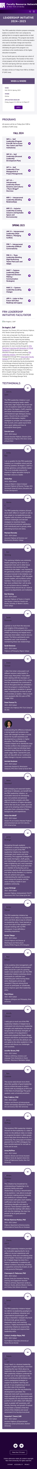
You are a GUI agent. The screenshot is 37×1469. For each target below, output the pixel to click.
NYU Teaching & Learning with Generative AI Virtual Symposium (17, 348)
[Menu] (34, 11)
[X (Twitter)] (15, 1446)
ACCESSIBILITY (18, 1464)
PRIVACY (27, 1464)
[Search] (30, 11)
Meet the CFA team (18, 1452)
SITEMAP (10, 1464)
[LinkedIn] (21, 1446)
